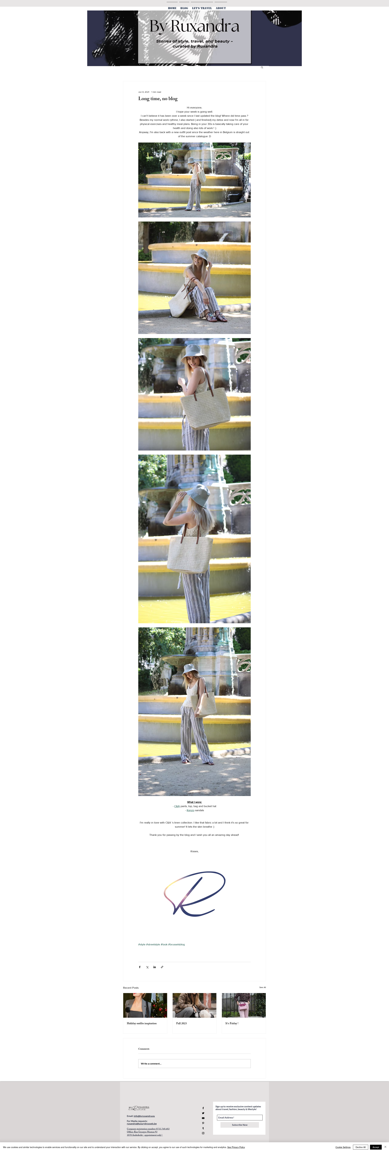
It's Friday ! (231, 1023)
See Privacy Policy (236, 1147)
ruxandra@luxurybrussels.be (142, 1123)
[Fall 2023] (195, 1005)
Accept (376, 1147)
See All (262, 987)
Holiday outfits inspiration (142, 1023)
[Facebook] (203, 1108)
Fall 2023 (181, 1023)
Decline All (361, 1147)
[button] (262, 67)
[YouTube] (203, 1118)
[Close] (385, 1147)
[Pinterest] (203, 1123)
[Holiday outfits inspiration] (145, 1005)
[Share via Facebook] (139, 967)
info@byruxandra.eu (144, 1116)
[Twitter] (203, 1113)
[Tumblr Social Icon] (203, 1128)
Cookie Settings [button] (343, 1147)
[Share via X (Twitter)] (147, 967)
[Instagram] (203, 1133)
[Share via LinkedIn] (154, 967)
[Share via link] (162, 967)
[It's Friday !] (244, 1005)
